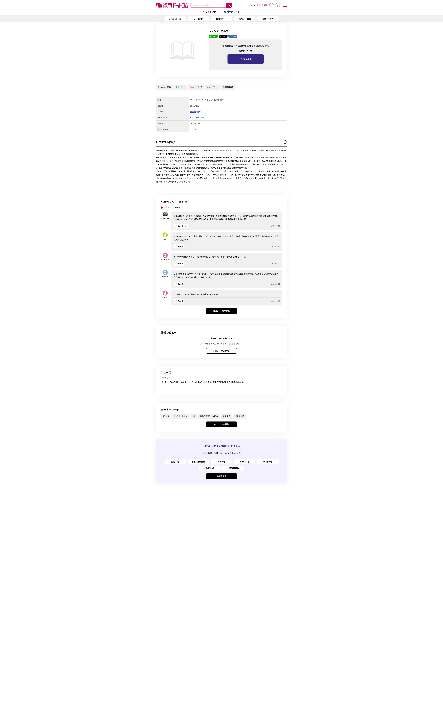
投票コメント (221, 18)
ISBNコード (245, 461)
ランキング (198, 18)
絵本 (194, 416)
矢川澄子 (226, 416)
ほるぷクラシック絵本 (209, 416)
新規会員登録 (262, 5)
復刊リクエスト (232, 11)
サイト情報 (267, 461)
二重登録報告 (233, 468)
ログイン (252, 5)
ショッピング (209, 11)
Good (182, 225)
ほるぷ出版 (239, 416)
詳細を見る (221, 476)
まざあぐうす (165, 218)
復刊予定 (175, 461)
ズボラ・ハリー (165, 259)
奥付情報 (221, 461)
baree (165, 297)
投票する (247, 58)
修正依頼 (210, 468)
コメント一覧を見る (221, 311)
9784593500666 (197, 117)
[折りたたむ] (285, 142)
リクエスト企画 (244, 18)
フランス (165, 416)
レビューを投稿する (221, 350)
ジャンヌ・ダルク (180, 416)
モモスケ (165, 239)
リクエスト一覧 (175, 18)
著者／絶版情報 (198, 461)
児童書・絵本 (195, 111)
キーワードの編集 (221, 424)
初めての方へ (268, 18)
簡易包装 (165, 276)
